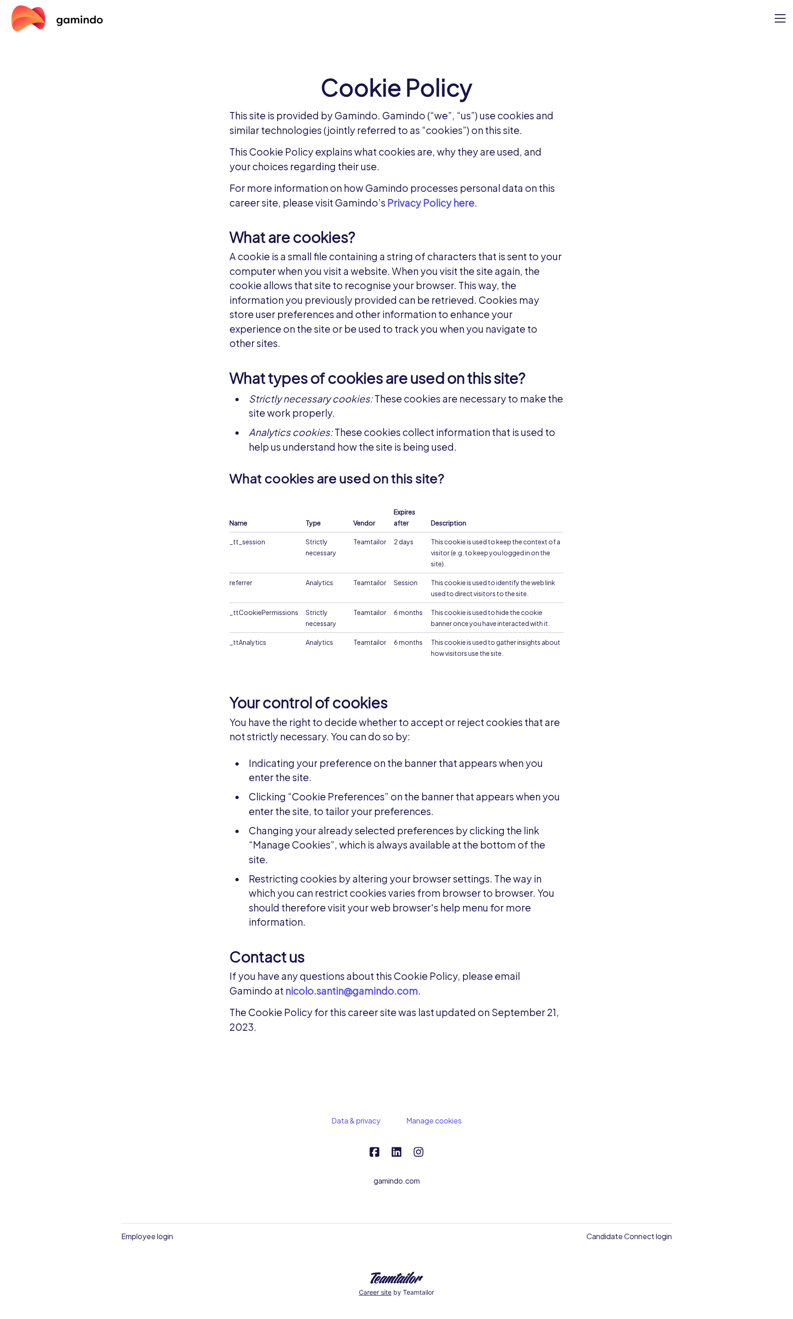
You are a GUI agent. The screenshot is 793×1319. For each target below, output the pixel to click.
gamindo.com (397, 1180)
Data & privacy (355, 1120)
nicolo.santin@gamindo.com (351, 990)
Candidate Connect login (629, 1236)
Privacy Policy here (431, 202)
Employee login (147, 1236)
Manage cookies (434, 1120)
